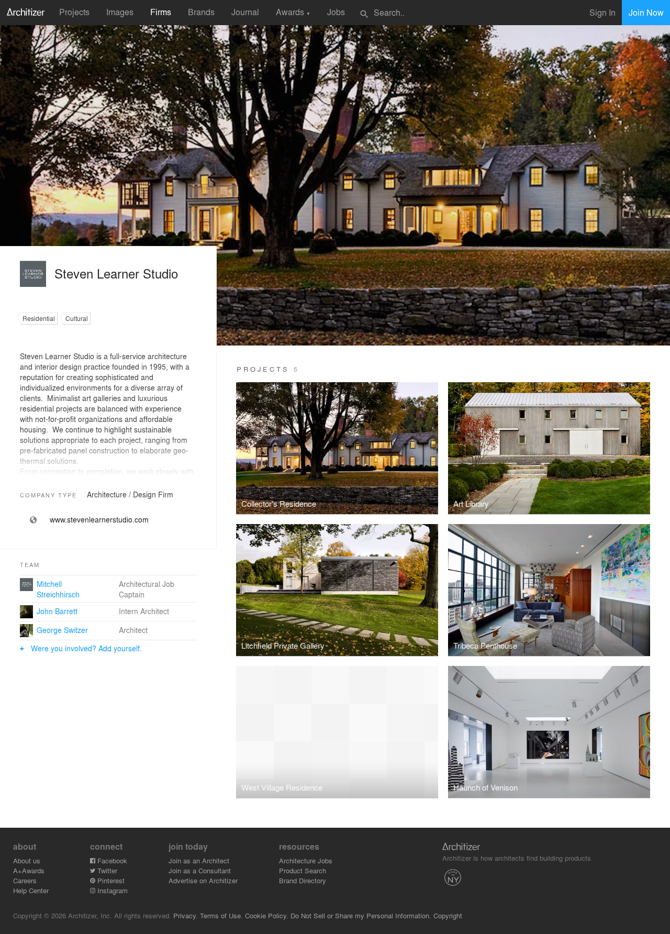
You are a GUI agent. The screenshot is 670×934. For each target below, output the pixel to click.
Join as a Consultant (200, 870)
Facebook (111, 860)
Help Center (31, 890)
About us (26, 860)
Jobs (336, 12)
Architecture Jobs (305, 860)
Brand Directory (302, 880)
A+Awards (28, 870)
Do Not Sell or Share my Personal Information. (361, 915)
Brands (201, 12)
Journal (245, 12)
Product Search (302, 870)
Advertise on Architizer (203, 880)
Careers (25, 880)
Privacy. (185, 915)
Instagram (111, 890)
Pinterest (110, 880)
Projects (74, 12)
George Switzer (62, 630)
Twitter (106, 870)
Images (119, 12)
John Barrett (57, 611)
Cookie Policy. (266, 915)
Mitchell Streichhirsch (58, 589)
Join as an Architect (199, 860)
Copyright (447, 915)
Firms (160, 12)
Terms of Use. (221, 915)
